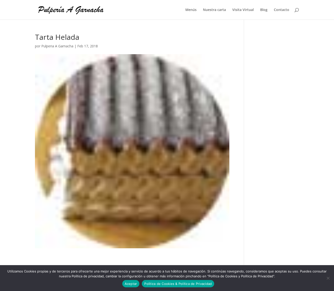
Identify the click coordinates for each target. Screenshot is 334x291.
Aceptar (131, 284)
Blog (263, 10)
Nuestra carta (214, 10)
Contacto (281, 10)
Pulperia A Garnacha (57, 46)
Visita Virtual (243, 10)
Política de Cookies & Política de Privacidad (178, 284)
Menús (191, 10)
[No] (327, 278)
